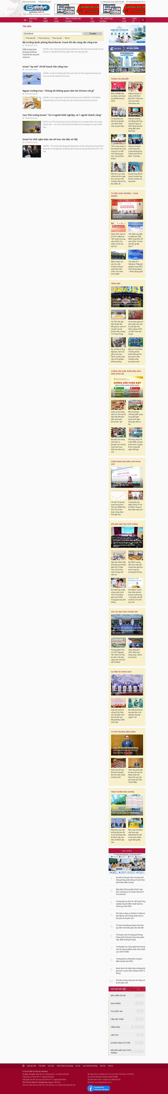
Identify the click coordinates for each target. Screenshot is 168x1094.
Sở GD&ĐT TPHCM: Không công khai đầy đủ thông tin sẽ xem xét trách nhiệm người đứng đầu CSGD (127, 542)
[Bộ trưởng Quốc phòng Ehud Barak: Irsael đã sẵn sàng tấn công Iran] (32, 54)
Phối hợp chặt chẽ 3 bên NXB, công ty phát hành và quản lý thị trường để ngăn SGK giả (135, 444)
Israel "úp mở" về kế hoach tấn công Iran (45, 66)
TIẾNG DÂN (115, 283)
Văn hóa (124, 19)
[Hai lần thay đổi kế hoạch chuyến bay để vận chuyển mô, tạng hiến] (135, 167)
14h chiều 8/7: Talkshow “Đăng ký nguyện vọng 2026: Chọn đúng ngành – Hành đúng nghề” (135, 267)
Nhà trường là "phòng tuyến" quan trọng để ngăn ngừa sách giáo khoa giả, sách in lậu (135, 418)
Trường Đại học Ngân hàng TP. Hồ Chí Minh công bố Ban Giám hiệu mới (135, 506)
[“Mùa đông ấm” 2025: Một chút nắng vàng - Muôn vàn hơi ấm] (135, 643)
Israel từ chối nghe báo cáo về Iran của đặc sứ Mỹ (50, 139)
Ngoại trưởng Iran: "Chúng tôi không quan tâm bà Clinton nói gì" (59, 90)
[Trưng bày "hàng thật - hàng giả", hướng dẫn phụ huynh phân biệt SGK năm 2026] (127, 386)
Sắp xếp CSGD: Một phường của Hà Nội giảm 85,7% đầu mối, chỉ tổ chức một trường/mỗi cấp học (118, 568)
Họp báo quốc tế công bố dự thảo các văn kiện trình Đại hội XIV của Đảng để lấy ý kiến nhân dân (118, 716)
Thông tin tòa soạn (44, 2)
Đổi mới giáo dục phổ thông (124, 524)
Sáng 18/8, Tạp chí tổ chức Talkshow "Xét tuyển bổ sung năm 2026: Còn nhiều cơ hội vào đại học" (118, 240)
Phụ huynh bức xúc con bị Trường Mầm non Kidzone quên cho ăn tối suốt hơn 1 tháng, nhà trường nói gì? (127, 302)
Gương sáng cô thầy (120, 1043)
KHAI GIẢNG (116, 1003)
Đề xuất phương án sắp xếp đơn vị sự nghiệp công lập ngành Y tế (135, 713)
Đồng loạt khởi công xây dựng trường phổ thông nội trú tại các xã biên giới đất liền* (126, 690)
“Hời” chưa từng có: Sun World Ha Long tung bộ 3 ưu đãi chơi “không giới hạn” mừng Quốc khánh (118, 152)
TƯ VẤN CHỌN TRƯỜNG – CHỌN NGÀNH (124, 194)
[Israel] (32, 78)
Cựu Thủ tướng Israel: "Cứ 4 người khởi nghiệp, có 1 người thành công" (62, 115)
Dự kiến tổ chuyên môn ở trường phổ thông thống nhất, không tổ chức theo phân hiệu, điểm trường (130, 880)
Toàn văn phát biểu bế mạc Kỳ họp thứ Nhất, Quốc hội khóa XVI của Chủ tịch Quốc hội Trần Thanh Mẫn (135, 776)
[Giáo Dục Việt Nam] (37, 9)
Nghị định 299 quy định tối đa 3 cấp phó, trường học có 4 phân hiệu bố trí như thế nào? (130, 891)
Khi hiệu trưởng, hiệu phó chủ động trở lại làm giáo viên (130, 981)
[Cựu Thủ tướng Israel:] (32, 127)
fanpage (98, 1088)
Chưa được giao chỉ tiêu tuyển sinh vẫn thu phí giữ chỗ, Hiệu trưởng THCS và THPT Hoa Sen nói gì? (135, 328)
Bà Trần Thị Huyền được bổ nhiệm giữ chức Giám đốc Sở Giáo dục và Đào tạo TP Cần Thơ (126, 482)
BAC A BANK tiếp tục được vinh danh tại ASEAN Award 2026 (118, 97)
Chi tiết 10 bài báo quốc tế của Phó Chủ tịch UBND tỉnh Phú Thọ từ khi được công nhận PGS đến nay (118, 508)
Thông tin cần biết (120, 79)
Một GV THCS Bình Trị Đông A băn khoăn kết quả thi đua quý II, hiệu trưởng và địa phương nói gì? (135, 355)
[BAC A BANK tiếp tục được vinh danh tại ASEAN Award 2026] (118, 86)
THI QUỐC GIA (116, 1011)
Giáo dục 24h (33, 19)
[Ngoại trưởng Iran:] (32, 103)
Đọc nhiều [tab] (127, 851)
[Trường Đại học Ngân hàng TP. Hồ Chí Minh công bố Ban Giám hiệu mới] (135, 495)
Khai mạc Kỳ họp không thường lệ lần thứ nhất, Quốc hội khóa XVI (118, 773)
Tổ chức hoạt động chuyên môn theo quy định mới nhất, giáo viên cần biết (130, 926)
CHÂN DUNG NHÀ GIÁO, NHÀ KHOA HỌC (126, 462)
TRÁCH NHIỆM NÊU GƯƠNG (122, 792)
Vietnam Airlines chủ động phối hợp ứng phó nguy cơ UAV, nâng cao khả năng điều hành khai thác (135, 125)
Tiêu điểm (45, 19)
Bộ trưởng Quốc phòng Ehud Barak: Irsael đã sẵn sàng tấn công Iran (60, 42)
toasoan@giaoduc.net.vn (137, 2)
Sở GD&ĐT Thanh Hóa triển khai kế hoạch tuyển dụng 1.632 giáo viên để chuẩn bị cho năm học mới (135, 596)
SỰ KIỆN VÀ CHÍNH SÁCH (121, 672)
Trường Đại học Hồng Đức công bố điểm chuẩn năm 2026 (129, 960)
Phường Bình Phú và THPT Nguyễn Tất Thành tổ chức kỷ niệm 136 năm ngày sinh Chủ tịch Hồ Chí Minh (118, 656)
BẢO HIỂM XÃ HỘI (118, 995)
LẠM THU (114, 1035)
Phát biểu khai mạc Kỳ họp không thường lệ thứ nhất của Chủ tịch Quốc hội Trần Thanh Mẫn (125, 750)
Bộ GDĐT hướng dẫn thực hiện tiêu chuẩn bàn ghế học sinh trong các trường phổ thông (135, 567)
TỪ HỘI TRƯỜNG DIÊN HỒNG (123, 732)
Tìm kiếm (27, 26)
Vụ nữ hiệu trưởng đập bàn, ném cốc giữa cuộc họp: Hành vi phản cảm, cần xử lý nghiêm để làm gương (118, 355)
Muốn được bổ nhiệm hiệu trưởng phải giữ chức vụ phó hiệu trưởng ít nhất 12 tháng (130, 970)
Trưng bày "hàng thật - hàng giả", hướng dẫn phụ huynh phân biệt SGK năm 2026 (127, 392)
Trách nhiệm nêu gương (73, 19)
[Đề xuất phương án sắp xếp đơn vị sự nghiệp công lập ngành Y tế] (135, 703)
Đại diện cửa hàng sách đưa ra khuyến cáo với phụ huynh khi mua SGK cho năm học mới (118, 445)
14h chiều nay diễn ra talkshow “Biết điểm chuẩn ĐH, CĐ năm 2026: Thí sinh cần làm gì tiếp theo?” (135, 240)
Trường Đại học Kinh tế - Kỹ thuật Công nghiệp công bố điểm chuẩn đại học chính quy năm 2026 (130, 903)
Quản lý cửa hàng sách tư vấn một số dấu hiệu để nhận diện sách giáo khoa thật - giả (118, 417)
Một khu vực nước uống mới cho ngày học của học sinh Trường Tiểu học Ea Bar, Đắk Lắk (118, 179)
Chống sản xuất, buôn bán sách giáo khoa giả (126, 372)
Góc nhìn (56, 19)
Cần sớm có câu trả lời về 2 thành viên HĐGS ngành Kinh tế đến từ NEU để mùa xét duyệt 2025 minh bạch (127, 810)
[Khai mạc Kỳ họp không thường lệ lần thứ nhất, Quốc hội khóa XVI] (118, 763)
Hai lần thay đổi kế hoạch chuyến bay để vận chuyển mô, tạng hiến (135, 177)
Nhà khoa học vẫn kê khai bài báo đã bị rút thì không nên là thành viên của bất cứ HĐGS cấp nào (118, 836)
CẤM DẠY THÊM (117, 1019)
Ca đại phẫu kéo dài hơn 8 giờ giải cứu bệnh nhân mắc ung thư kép (117, 122)
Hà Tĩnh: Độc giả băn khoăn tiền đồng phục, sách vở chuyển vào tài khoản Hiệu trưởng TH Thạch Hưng (118, 328)
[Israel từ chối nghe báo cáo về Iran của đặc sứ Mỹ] (32, 151)
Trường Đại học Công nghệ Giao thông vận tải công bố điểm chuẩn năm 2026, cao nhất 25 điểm (130, 949)
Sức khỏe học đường (106, 19)
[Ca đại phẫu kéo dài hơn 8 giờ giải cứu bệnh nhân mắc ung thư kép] (118, 112)
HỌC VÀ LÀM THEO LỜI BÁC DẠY (124, 612)
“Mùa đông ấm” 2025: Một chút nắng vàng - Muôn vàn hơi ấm (135, 653)
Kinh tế (134, 19)
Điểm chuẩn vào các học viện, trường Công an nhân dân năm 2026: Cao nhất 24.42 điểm (117, 268)
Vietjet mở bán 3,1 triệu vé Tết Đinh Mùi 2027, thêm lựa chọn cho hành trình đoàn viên (135, 99)
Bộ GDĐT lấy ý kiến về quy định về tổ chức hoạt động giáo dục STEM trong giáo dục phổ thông (118, 596)
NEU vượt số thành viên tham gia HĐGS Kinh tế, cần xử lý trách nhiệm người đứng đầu (135, 835)
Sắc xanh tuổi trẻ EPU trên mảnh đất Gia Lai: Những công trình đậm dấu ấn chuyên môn (127, 630)
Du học (92, 19)
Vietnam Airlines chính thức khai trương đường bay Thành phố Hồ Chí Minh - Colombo (135, 151)
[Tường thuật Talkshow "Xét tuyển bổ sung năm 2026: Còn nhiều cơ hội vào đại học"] (127, 209)
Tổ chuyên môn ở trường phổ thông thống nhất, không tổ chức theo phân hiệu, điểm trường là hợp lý (130, 937)
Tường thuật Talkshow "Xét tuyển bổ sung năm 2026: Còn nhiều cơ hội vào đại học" (127, 214)
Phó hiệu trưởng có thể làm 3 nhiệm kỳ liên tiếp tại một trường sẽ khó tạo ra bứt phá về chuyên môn (130, 915)
